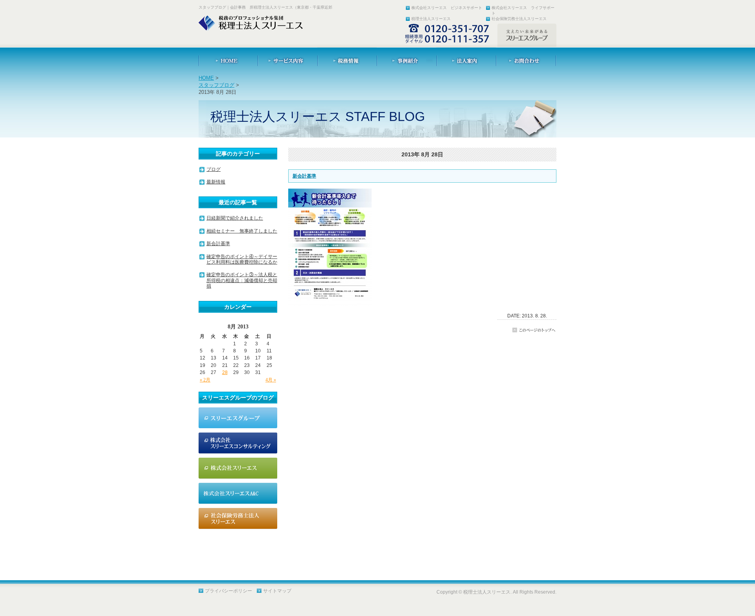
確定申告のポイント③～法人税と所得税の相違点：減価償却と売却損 (241, 280)
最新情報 (215, 182)
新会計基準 (304, 176)
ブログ (213, 169)
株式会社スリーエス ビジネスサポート (446, 8)
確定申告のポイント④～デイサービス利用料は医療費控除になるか (241, 259)
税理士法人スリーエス (431, 18)
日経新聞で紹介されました (234, 218)
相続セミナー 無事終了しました (241, 231)
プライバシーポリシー (228, 591)
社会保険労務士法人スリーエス (519, 18)
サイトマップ (277, 591)
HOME (206, 78)
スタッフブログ (216, 85)
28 (225, 372)
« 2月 (205, 380)
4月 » (270, 380)
